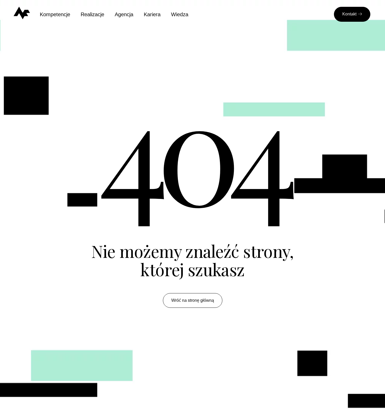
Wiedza (179, 14)
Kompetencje (55, 14)
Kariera (152, 14)
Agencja (124, 14)
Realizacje (92, 14)
